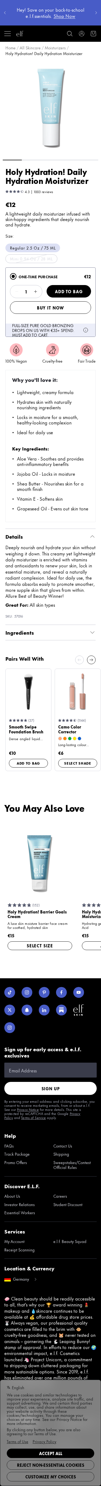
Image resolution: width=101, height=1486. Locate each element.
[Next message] (96, 13)
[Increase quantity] (35, 291)
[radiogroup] (50, 302)
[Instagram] (27, 992)
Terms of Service (33, 1117)
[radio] (13, 276)
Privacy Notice (28, 1109)
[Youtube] (78, 992)
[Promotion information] (85, 330)
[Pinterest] (44, 992)
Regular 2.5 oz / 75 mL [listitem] (32, 248)
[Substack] (61, 1010)
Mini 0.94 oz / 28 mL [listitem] (31, 258)
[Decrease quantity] (17, 291)
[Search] (70, 33)
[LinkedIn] (44, 1010)
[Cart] (93, 33)
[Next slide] (91, 660)
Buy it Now (50, 308)
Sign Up (50, 1088)
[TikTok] (9, 992)
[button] (50, 107)
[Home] (20, 33)
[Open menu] (7, 33)
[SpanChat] (27, 1010)
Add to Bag (68, 291)
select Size (40, 945)
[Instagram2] (9, 1027)
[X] (9, 1010)
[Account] (81, 33)
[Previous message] (5, 13)
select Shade (77, 763)
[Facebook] (61, 992)
